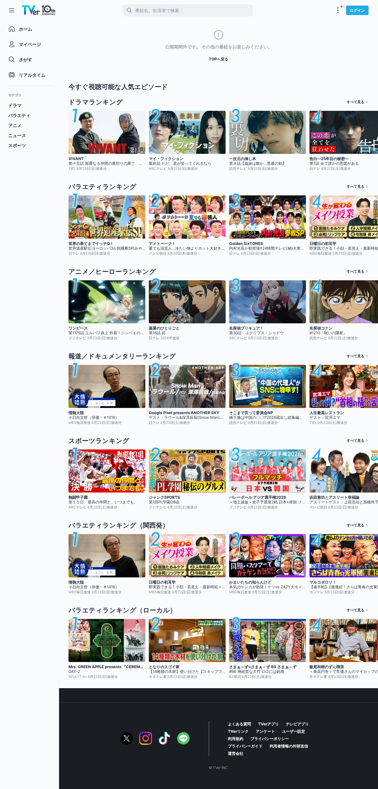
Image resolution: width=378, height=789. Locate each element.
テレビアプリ (297, 724)
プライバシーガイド (245, 746)
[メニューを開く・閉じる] (338, 10)
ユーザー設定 (293, 731)
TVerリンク (238, 731)
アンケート (265, 731)
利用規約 (235, 738)
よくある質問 (239, 724)
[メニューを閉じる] (12, 10)
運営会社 (235, 753)
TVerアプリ (268, 724)
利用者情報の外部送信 (289, 746)
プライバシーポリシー (269, 738)
